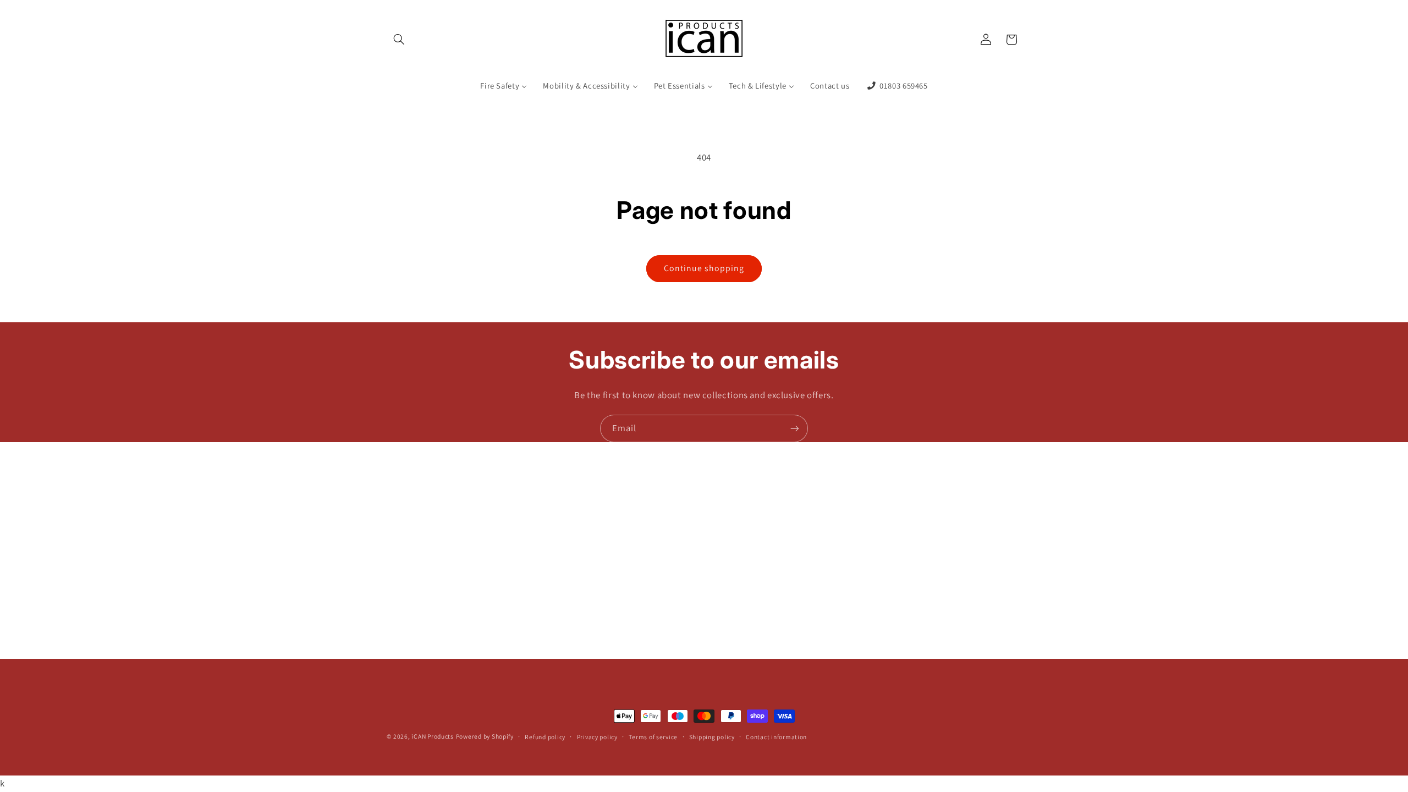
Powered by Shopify (485, 736)
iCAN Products (432, 736)
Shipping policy (712, 737)
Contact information (776, 737)
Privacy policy (597, 737)
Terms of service (653, 737)
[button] (399, 39)
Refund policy (545, 737)
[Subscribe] (794, 428)
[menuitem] (503, 86)
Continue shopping (704, 268)
